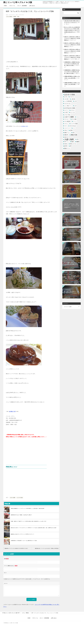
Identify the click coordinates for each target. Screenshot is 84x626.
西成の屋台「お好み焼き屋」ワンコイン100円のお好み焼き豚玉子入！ (72, 177)
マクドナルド (73, 126)
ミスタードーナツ (67, 128)
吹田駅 (15, 16)
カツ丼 (65, 112)
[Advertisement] (31, 51)
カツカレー (73, 110)
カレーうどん (72, 112)
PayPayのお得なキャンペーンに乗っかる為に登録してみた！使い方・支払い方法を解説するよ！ (72, 162)
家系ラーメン (66, 141)
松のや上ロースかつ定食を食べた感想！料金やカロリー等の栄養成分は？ (72, 292)
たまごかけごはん (67, 103)
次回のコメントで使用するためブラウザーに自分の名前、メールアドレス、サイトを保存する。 (27, 579)
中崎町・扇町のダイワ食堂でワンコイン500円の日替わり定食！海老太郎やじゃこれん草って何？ (28, 521)
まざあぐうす (24, 126)
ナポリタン (66, 123)
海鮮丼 (77, 141)
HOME (5, 5)
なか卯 (75, 105)
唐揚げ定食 (74, 135)
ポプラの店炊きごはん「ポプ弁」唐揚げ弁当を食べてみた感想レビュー (72, 263)
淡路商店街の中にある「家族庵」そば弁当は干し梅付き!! (21, 514)
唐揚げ (74, 132)
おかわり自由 (69, 95)
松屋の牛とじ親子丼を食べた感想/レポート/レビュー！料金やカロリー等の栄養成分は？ (72, 38)
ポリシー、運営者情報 (22, 5)
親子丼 (65, 146)
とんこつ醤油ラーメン (68, 105)
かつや (65, 96)
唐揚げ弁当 (66, 137)
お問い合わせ (32, 5)
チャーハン (75, 121)
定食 (18, 16)
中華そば (65, 130)
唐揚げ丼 (66, 134)
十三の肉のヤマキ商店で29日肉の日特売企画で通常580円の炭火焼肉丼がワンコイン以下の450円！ (72, 249)
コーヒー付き (67, 114)
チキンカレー (66, 119)
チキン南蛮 (74, 119)
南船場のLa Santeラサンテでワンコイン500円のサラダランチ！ (22, 534)
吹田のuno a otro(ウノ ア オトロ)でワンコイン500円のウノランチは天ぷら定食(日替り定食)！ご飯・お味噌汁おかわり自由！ (34, 527)
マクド (65, 125)
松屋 (72, 141)
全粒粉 (71, 130)
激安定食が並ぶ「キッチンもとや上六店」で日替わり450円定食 (46, 548)
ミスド (74, 128)
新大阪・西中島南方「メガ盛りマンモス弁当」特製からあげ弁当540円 (72, 220)
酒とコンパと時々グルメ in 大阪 (17, 2)
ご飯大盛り (73, 99)
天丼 (77, 139)
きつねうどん (72, 96)
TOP (11, 612)
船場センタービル (73, 143)
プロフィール (12, 5)
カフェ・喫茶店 (9, 16)
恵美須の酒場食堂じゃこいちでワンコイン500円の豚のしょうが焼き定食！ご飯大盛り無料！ (28, 508)
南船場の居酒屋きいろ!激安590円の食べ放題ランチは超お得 (72, 277)
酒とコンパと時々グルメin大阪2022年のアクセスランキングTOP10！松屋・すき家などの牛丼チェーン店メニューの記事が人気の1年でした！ (72, 191)
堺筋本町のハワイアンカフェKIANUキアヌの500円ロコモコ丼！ (16, 548)
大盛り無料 (69, 139)
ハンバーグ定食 (20, 497)
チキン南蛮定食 (67, 121)
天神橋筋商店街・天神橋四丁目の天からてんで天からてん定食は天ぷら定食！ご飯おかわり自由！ (72, 64)
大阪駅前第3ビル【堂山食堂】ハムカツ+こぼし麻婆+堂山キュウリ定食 (24, 540)
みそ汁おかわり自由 (69, 108)
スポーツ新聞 (12, 497)
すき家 (75, 101)
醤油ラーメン (67, 148)
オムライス (66, 110)
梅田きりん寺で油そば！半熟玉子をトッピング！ (72, 234)
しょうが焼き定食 (68, 101)
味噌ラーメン (67, 132)
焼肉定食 (65, 143)
